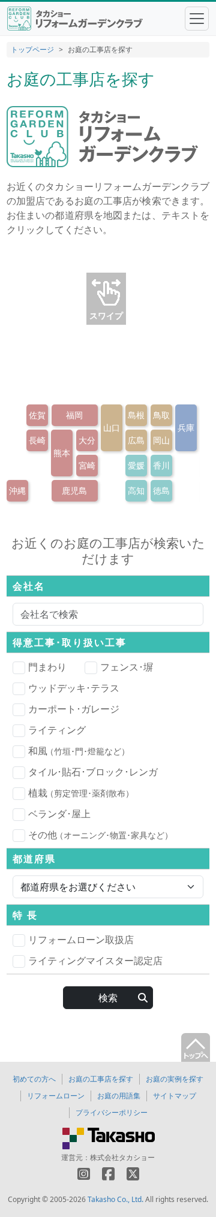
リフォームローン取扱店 (81, 939)
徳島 (161, 490)
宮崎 (87, 465)
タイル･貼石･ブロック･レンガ (93, 771)
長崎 (37, 440)
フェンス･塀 (126, 667)
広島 (136, 440)
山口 (111, 427)
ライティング (57, 729)
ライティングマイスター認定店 (95, 960)
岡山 (161, 440)
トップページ (32, 49)
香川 (161, 465)
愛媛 (136, 465)
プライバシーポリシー (112, 1112)
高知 (136, 490)
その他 (100, 834)
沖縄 (17, 490)
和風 (79, 750)
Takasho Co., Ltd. (115, 1199)
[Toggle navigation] (197, 19)
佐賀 (37, 415)
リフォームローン (56, 1096)
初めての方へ (34, 1079)
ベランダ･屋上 (59, 813)
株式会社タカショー (122, 1157)
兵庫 (186, 427)
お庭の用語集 (118, 1096)
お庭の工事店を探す (100, 1079)
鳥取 (161, 415)
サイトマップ (174, 1096)
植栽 (81, 792)
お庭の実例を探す (174, 1079)
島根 (136, 415)
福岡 (74, 415)
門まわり (47, 667)
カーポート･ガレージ (73, 708)
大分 (87, 440)
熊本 (61, 452)
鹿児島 (74, 490)
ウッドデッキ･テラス (73, 687)
